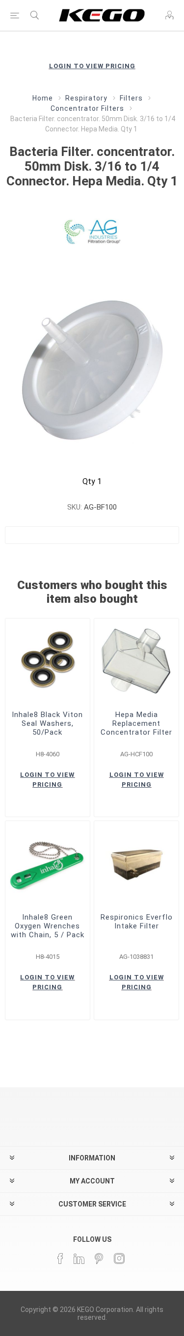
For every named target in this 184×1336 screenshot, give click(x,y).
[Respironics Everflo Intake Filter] (136, 863)
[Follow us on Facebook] (60, 1258)
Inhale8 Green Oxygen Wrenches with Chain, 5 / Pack (47, 926)
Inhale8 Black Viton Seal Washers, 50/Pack (47, 723)
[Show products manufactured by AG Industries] (92, 229)
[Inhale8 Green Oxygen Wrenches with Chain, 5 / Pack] (47, 863)
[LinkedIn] (79, 1258)
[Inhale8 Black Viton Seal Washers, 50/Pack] (47, 660)
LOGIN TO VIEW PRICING (92, 66)
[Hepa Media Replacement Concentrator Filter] (136, 660)
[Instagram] (119, 1258)
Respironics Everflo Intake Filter (137, 921)
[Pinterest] (99, 1258)
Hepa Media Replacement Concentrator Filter (136, 723)
